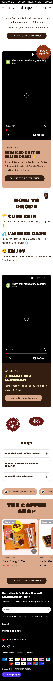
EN (12, 8)
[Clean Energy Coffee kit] (20, 537)
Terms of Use (31, 616)
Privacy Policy (8, 653)
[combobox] (11, 8)
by (10, 12)
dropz (11, 669)
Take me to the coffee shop (23, 397)
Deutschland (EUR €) (15, 639)
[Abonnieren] (48, 609)
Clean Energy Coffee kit (15, 561)
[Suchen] (44, 8)
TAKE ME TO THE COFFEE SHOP (24, 178)
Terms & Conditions (25, 653)
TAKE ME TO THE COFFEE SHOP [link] (26, 35)
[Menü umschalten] (3, 8)
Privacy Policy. (44, 616)
